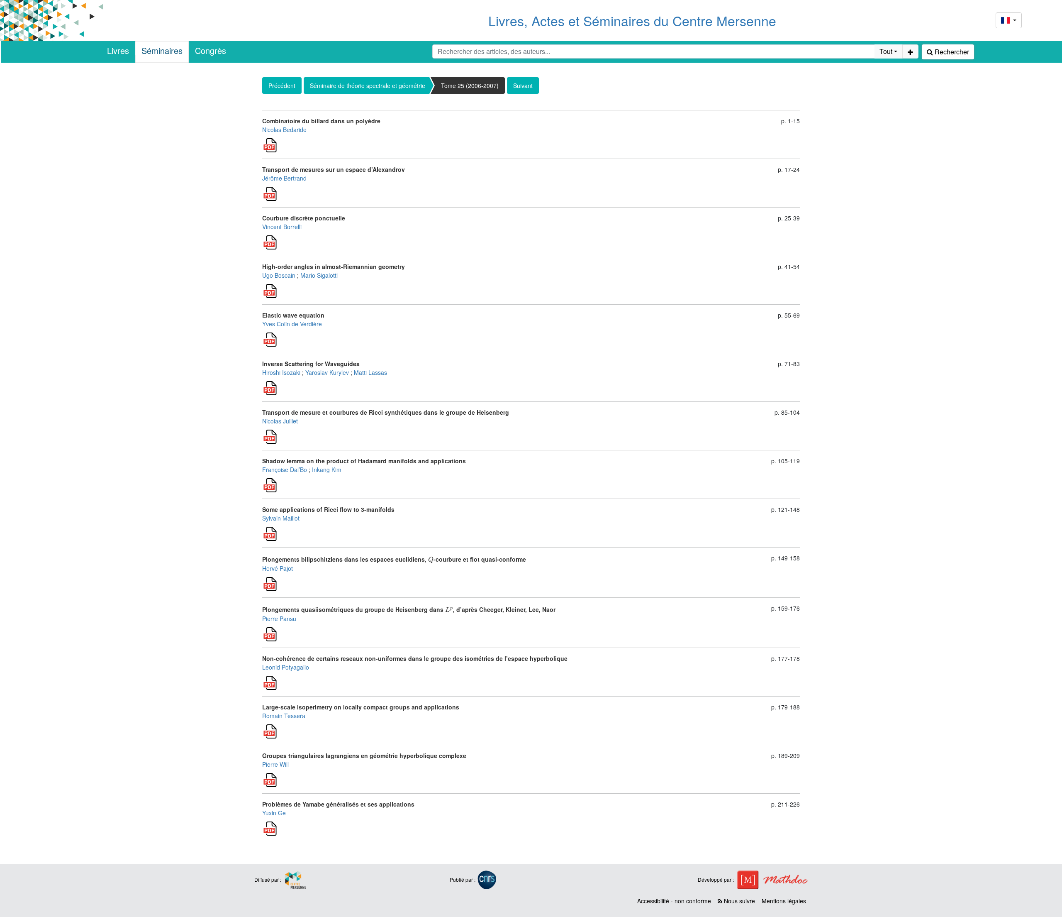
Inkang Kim (326, 469)
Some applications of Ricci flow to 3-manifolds (328, 509)
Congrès (210, 50)
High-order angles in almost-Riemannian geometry (333, 266)
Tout (885, 51)
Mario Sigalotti (319, 275)
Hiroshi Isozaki (281, 372)
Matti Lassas (370, 372)
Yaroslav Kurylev (327, 372)
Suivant (523, 85)
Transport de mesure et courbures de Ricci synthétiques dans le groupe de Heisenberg (385, 412)
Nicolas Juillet (280, 421)
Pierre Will (275, 764)
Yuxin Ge (274, 813)
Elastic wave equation (293, 315)
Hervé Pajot (277, 568)
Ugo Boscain (278, 275)
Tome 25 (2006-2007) (470, 85)
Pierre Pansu (279, 618)
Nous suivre (738, 901)
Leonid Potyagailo (285, 667)
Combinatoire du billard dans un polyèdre (321, 121)
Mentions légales (784, 901)
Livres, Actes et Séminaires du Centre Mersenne (632, 20)
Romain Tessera (283, 716)
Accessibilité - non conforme (674, 901)
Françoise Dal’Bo (284, 469)
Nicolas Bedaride (284, 129)
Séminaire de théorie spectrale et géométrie (367, 85)
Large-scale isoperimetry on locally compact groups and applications (360, 707)
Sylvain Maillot (281, 518)
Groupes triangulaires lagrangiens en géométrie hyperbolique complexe (364, 755)
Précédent (281, 85)
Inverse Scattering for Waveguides (311, 363)
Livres (118, 50)
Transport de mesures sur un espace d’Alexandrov (333, 169)
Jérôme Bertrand (284, 178)
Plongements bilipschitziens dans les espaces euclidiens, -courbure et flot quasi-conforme (394, 559)
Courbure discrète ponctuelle (303, 218)
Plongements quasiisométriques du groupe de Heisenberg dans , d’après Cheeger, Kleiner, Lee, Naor (408, 609)
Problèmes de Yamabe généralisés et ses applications (338, 804)
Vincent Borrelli (282, 227)
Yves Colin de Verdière (292, 324)
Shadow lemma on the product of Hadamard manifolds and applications (364, 461)
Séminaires (162, 50)
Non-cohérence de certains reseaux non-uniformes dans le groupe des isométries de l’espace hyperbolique (415, 658)
